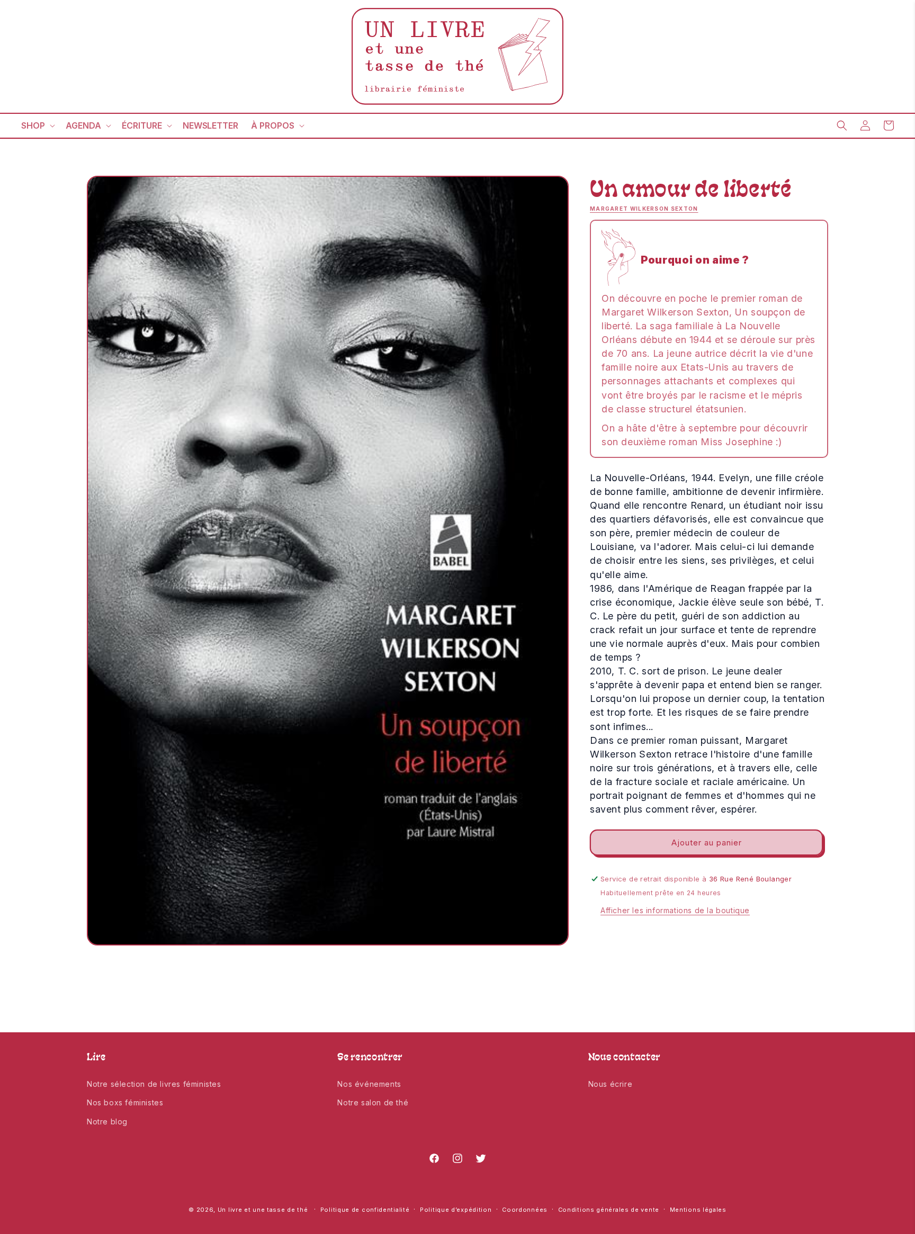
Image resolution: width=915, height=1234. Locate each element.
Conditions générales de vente (608, 1209)
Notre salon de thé (372, 1102)
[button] (37, 126)
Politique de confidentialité (365, 1209)
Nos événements (369, 1083)
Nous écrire (610, 1083)
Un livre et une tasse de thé (263, 1209)
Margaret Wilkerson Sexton (644, 208)
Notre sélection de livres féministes (154, 1083)
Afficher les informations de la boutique (675, 910)
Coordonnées (525, 1209)
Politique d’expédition (455, 1209)
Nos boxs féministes (125, 1102)
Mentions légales (698, 1209)
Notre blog (107, 1120)
